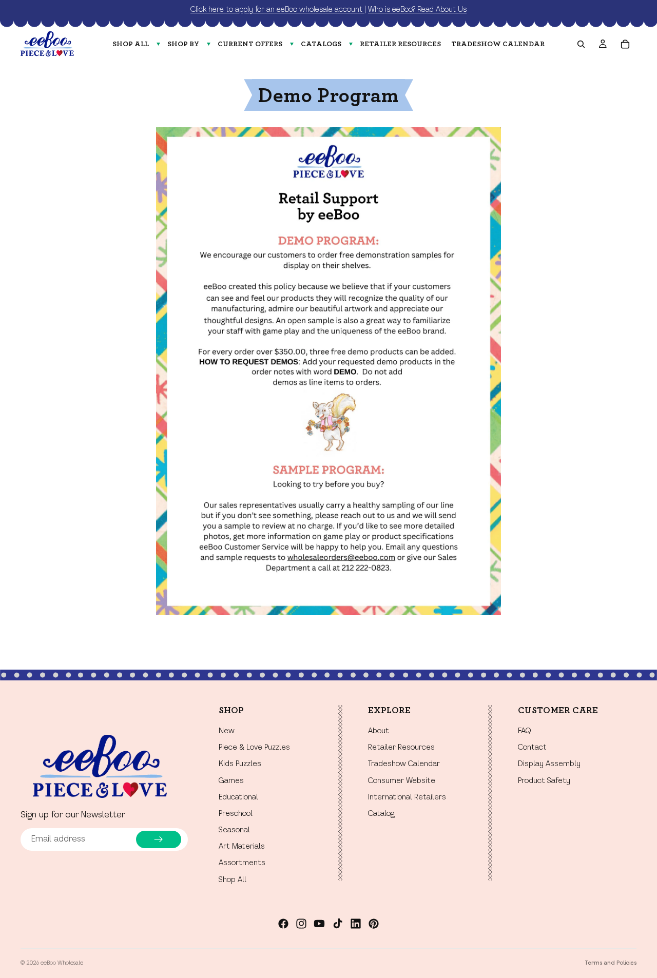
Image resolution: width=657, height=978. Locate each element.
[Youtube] (319, 923)
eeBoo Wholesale (62, 963)
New (227, 731)
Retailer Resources (401, 748)
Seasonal (234, 830)
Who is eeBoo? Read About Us (417, 10)
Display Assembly (549, 764)
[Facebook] (283, 923)
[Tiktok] (338, 923)
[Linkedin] (356, 923)
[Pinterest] (374, 923)
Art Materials (242, 847)
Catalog (381, 814)
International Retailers (407, 797)
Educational (238, 797)
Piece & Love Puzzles (254, 748)
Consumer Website (401, 781)
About (378, 731)
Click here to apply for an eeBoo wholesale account (277, 10)
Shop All (232, 880)
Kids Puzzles (240, 764)
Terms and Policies (610, 963)
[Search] (581, 44)
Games (231, 781)
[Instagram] (301, 923)
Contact (532, 748)
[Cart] (625, 44)
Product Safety (544, 781)
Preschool (236, 814)
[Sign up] (158, 839)
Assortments (242, 863)
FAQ (524, 731)
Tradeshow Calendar (404, 764)
